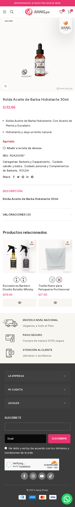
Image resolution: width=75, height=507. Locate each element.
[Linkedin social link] (27, 177)
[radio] (16, 279)
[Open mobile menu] (4, 11)
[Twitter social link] (18, 177)
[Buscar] (11, 11)
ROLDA (24, 170)
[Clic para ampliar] (5, 86)
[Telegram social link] (32, 177)
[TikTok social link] (50, 476)
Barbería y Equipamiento (34, 161)
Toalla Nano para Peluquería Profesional (53, 287)
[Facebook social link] (14, 177)
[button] (67, 499)
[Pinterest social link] (23, 177)
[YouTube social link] (42, 476)
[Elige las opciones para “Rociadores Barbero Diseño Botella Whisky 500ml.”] (20, 303)
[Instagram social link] (33, 476)
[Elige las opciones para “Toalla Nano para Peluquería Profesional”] (55, 303)
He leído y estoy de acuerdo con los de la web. (37, 450)
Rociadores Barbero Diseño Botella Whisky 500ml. (18, 289)
